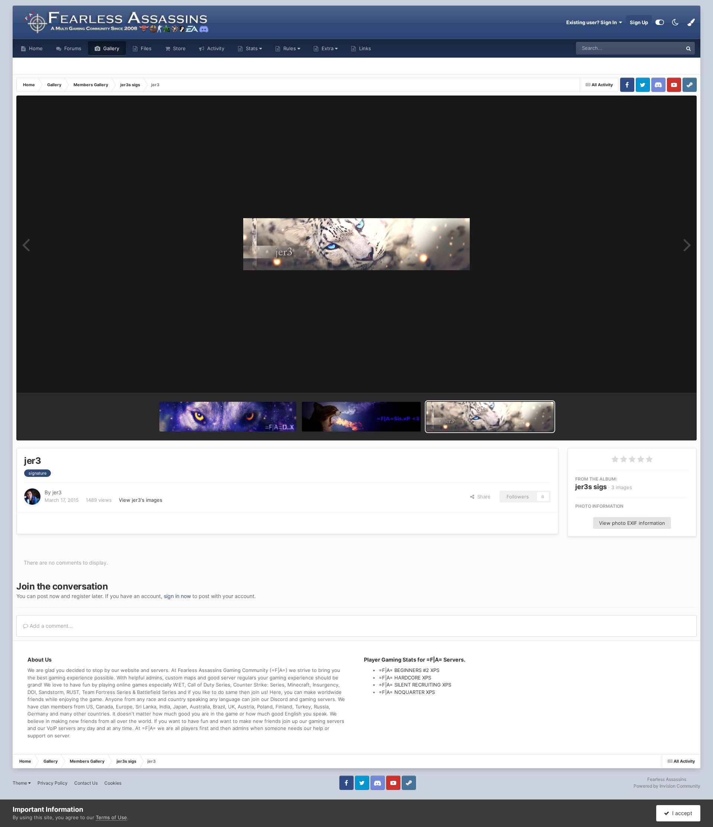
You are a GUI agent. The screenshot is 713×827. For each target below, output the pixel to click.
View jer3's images (140, 500)
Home (35, 48)
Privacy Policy (53, 783)
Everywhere (659, 48)
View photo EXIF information (632, 523)
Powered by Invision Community (667, 786)
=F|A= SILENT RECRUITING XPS (415, 685)
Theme (20, 783)
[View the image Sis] (361, 417)
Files (145, 48)
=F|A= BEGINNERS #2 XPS (409, 670)
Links (364, 48)
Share (482, 497)
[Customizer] (660, 22)
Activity (215, 48)
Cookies (112, 783)
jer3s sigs (591, 487)
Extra (327, 48)
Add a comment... (50, 626)
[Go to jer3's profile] (32, 496)
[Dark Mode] (675, 22)
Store (179, 48)
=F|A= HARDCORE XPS (405, 678)
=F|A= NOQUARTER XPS (407, 692)
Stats (251, 48)
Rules (289, 48)
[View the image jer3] (490, 417)
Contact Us (86, 783)
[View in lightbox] (356, 244)
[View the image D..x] (227, 417)
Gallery (110, 48)
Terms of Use (111, 817)
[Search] (688, 48)
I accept (680, 813)
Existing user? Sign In (592, 22)
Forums (72, 48)
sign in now (177, 596)
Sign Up (639, 22)
